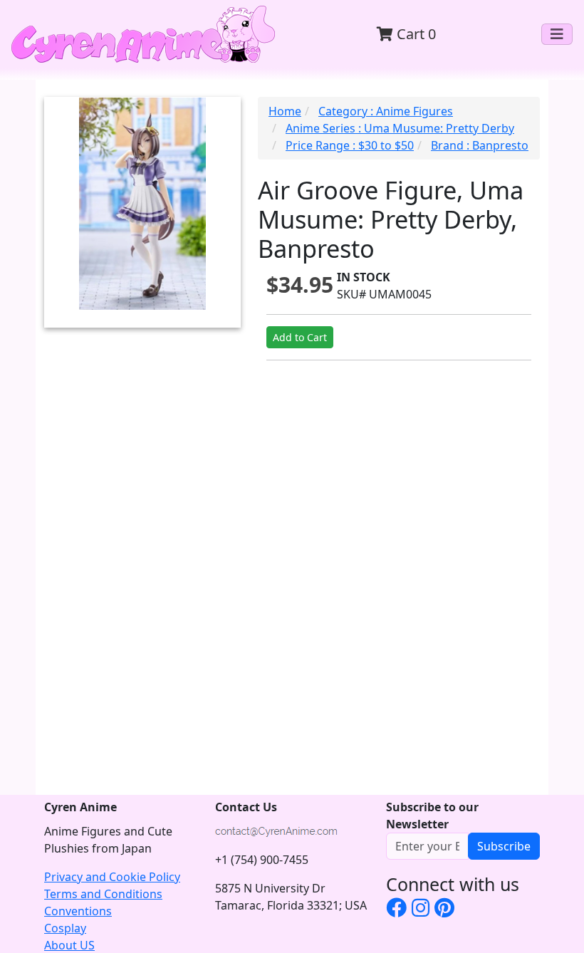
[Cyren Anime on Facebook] (396, 907)
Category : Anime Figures (385, 111)
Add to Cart (300, 337)
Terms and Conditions (103, 894)
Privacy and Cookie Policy (112, 877)
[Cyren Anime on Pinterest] (444, 907)
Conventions (78, 911)
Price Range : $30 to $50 (350, 145)
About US (69, 945)
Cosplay (65, 928)
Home (284, 111)
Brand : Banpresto (479, 145)
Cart (414, 33)
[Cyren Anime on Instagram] (420, 907)
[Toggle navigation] (557, 34)
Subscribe (504, 846)
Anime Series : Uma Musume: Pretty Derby (400, 128)
